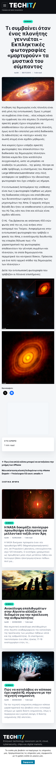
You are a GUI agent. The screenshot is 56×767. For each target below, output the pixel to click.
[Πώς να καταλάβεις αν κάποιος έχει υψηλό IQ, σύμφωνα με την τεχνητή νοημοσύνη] (28, 666)
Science (28, 21)
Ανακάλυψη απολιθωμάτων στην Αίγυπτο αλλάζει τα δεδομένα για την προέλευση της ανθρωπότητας (26, 613)
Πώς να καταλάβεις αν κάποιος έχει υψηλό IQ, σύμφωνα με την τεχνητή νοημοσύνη (27, 693)
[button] (28, 762)
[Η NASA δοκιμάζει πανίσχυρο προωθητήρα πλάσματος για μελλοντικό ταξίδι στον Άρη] (28, 504)
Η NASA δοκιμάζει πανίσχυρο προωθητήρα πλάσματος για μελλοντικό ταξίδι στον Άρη (26, 530)
